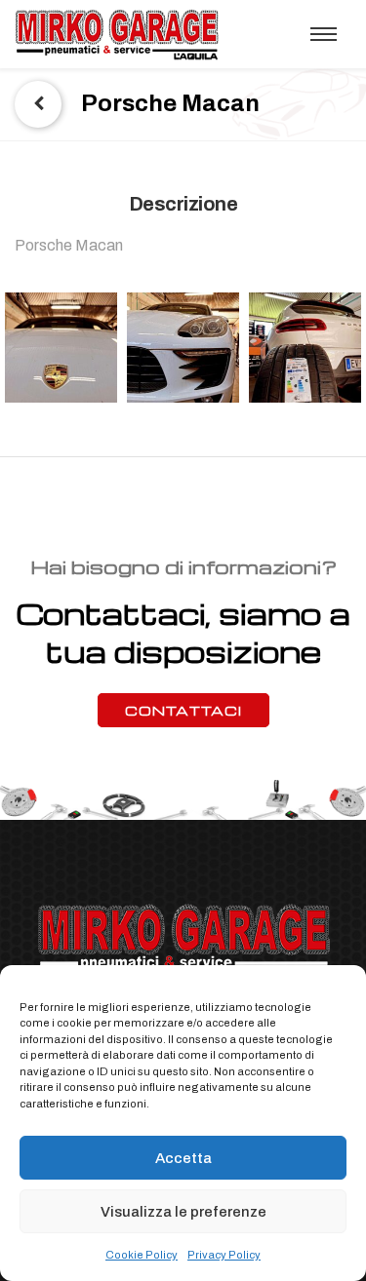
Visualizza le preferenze (183, 1212)
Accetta (183, 1158)
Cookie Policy (141, 1255)
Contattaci (183, 710)
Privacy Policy (224, 1255)
